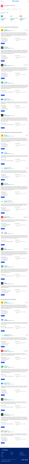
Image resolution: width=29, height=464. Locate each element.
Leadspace (5, 232)
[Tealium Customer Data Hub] (2, 168)
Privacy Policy (9, 459)
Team (1, 454)
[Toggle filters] (1, 1)
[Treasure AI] (2, 153)
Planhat (5, 282)
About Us (2, 453)
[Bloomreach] (2, 30)
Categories (11, 453)
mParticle (5, 398)
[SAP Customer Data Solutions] (2, 201)
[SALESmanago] (2, 47)
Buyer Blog (11, 454)
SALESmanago (6, 183)
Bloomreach (5, 29)
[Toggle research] (3, 1)
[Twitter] (25, 459)
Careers (2, 455)
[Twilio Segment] (2, 82)
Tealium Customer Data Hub (8, 167)
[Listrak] (2, 115)
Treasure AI (5, 152)
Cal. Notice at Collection (4, 460)
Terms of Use (2, 459)
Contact (27, 135)
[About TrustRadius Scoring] (9, 30)
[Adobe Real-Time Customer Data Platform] (2, 217)
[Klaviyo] (2, 65)
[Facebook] (23, 459)
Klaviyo (5, 64)
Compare (3, 43)
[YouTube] (22, 459)
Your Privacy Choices (13, 459)
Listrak (5, 114)
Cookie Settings (9, 460)
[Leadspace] (2, 233)
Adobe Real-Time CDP (7, 216)
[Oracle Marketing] (2, 431)
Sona (1, 446)
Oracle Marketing (6, 430)
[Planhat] (2, 283)
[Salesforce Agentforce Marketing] (2, 99)
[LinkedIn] (27, 459)
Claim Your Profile (22, 454)
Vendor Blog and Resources (23, 455)
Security (6, 459)
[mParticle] (2, 399)
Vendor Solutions (22, 453)
